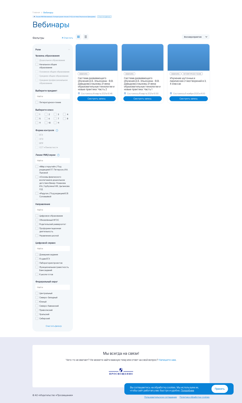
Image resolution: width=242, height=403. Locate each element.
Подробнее (187, 390)
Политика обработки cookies (195, 397)
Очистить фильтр (54, 326)
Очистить (68, 38)
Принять (220, 388)
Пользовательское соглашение (160, 397)
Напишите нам (167, 359)
